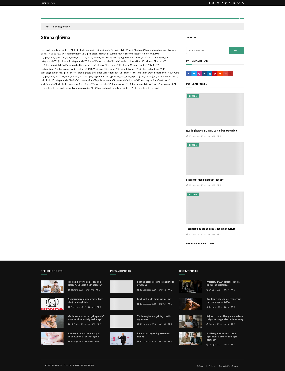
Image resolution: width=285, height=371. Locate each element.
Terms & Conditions (228, 366)
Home (43, 3)
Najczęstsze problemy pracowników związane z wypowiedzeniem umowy (224, 318)
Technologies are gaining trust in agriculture (210, 228)
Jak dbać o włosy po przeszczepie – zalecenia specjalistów (224, 301)
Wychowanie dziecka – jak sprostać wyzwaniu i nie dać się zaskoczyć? (86, 318)
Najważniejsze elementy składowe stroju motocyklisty (85, 301)
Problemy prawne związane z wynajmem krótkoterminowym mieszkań (221, 336)
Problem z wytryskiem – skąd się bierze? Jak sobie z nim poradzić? (85, 283)
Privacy (201, 366)
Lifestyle (51, 3)
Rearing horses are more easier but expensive (211, 130)
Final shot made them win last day (205, 179)
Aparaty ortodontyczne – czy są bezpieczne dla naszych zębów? (84, 335)
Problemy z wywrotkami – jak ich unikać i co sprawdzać (223, 283)
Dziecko (193, 96)
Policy (212, 366)
